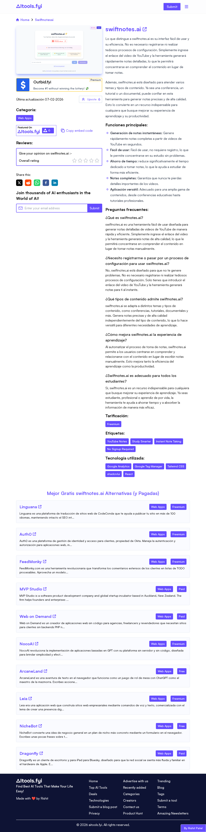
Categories (131, 794)
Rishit (44, 798)
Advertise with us (135, 781)
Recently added (134, 787)
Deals (93, 794)
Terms (161, 807)
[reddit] (28, 182)
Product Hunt (133, 813)
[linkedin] (55, 182)
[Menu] (186, 6)
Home (25, 20)
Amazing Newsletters (172, 813)
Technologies (99, 800)
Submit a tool (167, 800)
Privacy (94, 813)
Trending (163, 781)
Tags (160, 794)
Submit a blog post (103, 807)
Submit (172, 7)
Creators (129, 800)
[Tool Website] (39, 506)
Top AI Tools (98, 787)
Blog (160, 787)
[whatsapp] (37, 182)
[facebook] (46, 182)
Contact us (131, 807)
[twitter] (19, 182)
